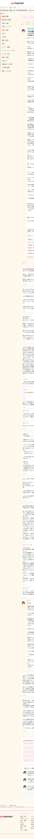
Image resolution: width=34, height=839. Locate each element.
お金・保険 (5, 30)
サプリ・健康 (6, 47)
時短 (30, 250)
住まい (4, 33)
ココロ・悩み (6, 54)
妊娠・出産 (5, 23)
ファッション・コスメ (8, 50)
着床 (30, 245)
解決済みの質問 (6, 20)
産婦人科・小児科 (7, 64)
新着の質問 (5, 16)
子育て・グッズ (6, 26)
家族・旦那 (5, 57)
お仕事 (4, 37)
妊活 (3, 43)
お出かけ (4, 60)
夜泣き (31, 239)
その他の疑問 (6, 67)
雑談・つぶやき (6, 71)
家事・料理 (5, 40)
